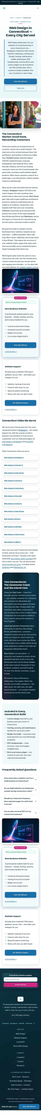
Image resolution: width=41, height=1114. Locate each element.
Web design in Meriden (13, 527)
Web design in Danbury (13, 504)
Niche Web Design (20, 1046)
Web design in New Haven (14, 473)
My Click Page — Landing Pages (20, 1089)
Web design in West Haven (14, 534)
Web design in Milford (12, 542)
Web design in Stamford (13, 465)
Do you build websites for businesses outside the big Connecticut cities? (19, 789)
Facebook (5, 1023)
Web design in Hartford (13, 481)
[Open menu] (38, 8)
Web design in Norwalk (13, 496)
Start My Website (20, 81)
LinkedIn (21, 1023)
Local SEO (20, 1042)
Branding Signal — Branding (20, 1081)
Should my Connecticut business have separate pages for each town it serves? (18, 801)
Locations (18, 17)
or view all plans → (11, 351)
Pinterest (29, 1023)
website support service (29, 267)
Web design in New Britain (14, 511)
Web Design (20, 1034)
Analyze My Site (20, 984)
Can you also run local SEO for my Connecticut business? (17, 812)
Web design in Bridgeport (14, 458)
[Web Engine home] (4, 8)
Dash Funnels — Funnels (20, 1085)
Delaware (6, 567)
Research (20, 1066)
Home (12, 17)
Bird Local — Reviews (20, 1077)
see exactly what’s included (22, 559)
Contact (20, 1061)
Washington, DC (20, 567)
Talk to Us (20, 88)
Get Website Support (21, 403)
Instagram (13, 1023)
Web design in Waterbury (14, 488)
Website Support (20, 1038)
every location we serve (11, 564)
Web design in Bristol (12, 519)
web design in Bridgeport (12, 442)
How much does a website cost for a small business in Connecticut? (18, 779)
